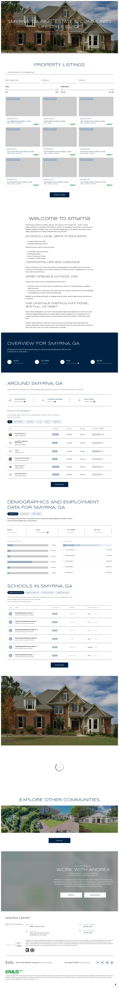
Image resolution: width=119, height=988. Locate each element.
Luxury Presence (46, 962)
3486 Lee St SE (19, 468)
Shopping (31, 421)
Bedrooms (82, 80)
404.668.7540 (87, 926)
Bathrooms (45, 80)
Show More (59, 665)
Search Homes (59, 194)
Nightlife (58, 421)
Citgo (16, 450)
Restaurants (20, 421)
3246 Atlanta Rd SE (20, 475)
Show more (59, 484)
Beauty (48, 421)
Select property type (11, 80)
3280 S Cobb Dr (19, 452)
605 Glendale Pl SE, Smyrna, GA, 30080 (24, 631)
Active (40, 421)
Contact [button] (71, 895)
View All (59, 840)
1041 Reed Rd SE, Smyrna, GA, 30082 (24, 648)
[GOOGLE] (107, 962)
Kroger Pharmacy (20, 433)
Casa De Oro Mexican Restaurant (21, 441)
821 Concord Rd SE (20, 444)
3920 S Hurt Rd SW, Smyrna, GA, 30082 (24, 615)
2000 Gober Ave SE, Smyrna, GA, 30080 (24, 623)
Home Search (95, 895)
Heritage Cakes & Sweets (22, 458)
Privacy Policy (84, 962)
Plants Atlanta (19, 465)
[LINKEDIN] (102, 962)
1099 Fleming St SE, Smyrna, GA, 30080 (24, 656)
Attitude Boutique (20, 473)
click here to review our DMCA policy (87, 977)
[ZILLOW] (112, 962)
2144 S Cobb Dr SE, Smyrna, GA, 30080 (24, 640)
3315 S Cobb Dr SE (20, 435)
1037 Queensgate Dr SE (22, 460)
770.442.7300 (87, 932)
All (10, 421)
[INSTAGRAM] (97, 962)
